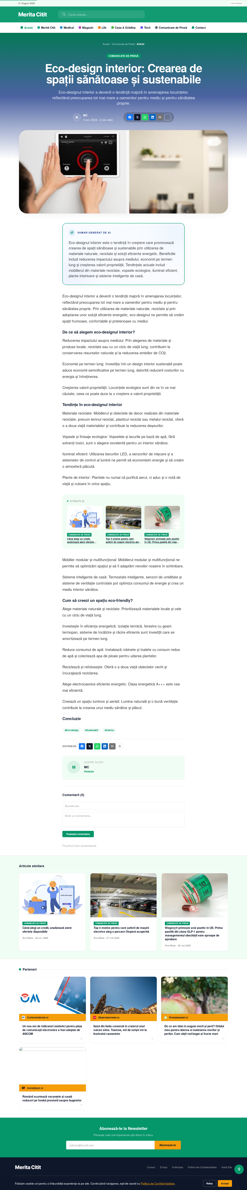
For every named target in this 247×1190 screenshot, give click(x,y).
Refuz (209, 1183)
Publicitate (177, 1167)
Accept (225, 1183)
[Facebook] (130, 117)
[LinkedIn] (152, 117)
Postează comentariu (78, 834)
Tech (147, 28)
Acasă (28, 28)
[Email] (160, 117)
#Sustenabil (91, 730)
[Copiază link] (167, 117)
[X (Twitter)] (137, 117)
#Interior (109, 730)
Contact (200, 28)
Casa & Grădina (125, 28)
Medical (69, 28)
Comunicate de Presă (173, 28)
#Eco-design (72, 730)
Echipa (163, 1167)
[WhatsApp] (145, 117)
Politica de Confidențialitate (158, 1183)
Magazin (87, 28)
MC (85, 115)
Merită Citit (48, 28)
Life (104, 28)
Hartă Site (226, 1167)
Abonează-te (167, 1145)
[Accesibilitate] (239, 1169)
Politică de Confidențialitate (202, 1167)
